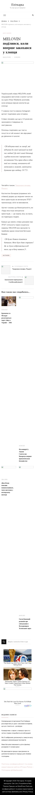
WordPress (21, 786)
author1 (8, 57)
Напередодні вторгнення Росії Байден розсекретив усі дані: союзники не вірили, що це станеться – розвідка (16, 723)
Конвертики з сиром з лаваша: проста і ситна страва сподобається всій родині (16, 732)
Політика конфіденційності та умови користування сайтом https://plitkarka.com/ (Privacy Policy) (17, 789)
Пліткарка (17, 4)
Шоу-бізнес (7, 33)
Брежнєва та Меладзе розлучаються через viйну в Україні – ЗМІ (6, 318)
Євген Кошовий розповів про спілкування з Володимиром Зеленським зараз (25, 623)
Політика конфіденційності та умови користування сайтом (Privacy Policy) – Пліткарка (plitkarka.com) (17, 767)
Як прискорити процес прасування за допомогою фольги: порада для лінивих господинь (16, 753)
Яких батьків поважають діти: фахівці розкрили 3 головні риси (15, 745)
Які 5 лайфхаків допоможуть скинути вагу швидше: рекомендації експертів (17, 738)
